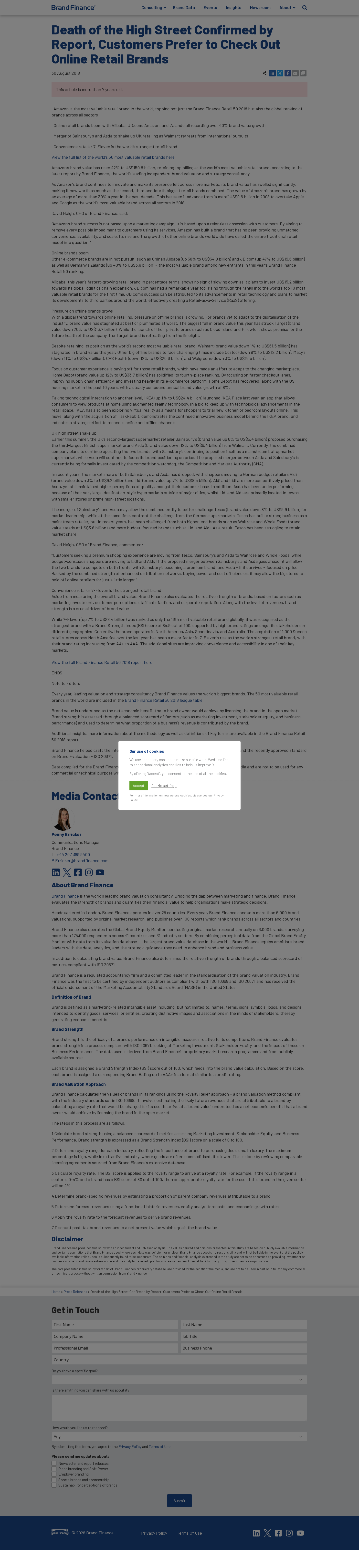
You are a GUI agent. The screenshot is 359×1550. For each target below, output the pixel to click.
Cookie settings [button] (164, 785)
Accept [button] (138, 785)
